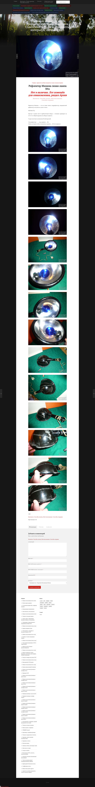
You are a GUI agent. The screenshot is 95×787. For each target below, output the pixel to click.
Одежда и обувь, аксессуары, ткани (36, 10)
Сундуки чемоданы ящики (27, 616)
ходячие (50, 606)
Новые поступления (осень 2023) (29, 659)
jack (44, 600)
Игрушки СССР (25, 673)
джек (44, 604)
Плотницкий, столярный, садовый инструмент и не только (32, 5)
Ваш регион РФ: (31, 575)
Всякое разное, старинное (58, 10)
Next (78, 56)
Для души (39, 1)
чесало (45, 608)
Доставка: (30, 580)
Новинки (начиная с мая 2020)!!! (29, 693)
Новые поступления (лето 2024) (29, 650)
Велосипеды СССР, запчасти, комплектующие (21, 12)
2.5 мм (41, 600)
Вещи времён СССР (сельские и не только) (20, 10)
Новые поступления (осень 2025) (29, 625)
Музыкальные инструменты (28, 609)
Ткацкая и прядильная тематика (64, 5)
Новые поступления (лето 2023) (29, 664)
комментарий (31, 541)
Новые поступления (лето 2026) (29, 600)
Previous (17, 56)
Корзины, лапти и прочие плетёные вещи (40, 7)
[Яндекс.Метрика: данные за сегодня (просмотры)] (4, 786)
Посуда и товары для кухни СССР (29, 657)
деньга (50, 602)
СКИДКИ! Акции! (26, 730)
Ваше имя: (30, 558)
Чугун (51, 600)
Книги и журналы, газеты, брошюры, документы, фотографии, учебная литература (28, 654)
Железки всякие (62, 7)
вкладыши (42, 602)
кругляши (48, 604)
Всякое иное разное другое (28, 768)
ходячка (41, 608)
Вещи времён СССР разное (27, 662)
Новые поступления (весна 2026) (29, 613)
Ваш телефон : (35, 569)
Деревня (47, 600)
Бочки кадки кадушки (27, 603)
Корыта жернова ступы (27, 628)
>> (29, 514)
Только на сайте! (16, 5)
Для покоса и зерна (53, 7)
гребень (46, 602)
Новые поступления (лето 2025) (29, 634)
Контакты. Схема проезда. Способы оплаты (27, 2)
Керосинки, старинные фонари (50, 5)
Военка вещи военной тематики (29, 667)
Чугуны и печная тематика (18, 7)
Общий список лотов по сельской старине (48, 2)
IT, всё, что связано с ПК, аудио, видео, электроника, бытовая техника (44, 12)
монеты (41, 606)
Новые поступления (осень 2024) (29, 640)
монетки (52, 604)
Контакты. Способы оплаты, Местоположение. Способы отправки (47, 99)
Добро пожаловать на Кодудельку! (47, 18)
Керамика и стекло (48, 10)
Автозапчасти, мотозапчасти (28, 611)
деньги (41, 604)
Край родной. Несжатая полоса (28, 763)
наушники (46, 606)
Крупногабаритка (28, 7)
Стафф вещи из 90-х (26, 766)
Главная (15, 1)
